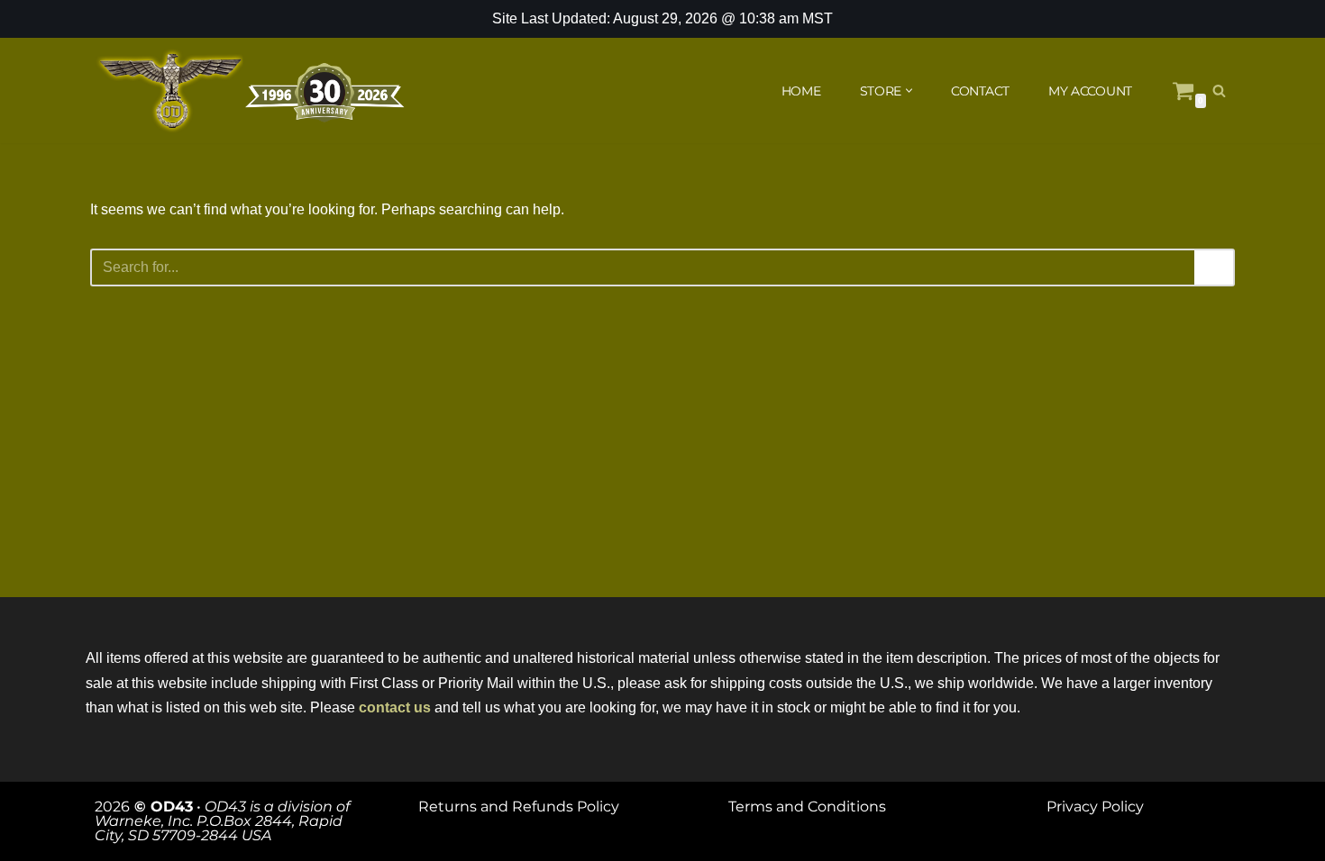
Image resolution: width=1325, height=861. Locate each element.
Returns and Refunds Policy (518, 806)
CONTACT (980, 91)
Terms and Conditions (807, 806)
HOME (801, 91)
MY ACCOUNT (1090, 91)
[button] (909, 90)
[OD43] (252, 91)
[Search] (1219, 90)
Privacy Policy (1095, 806)
